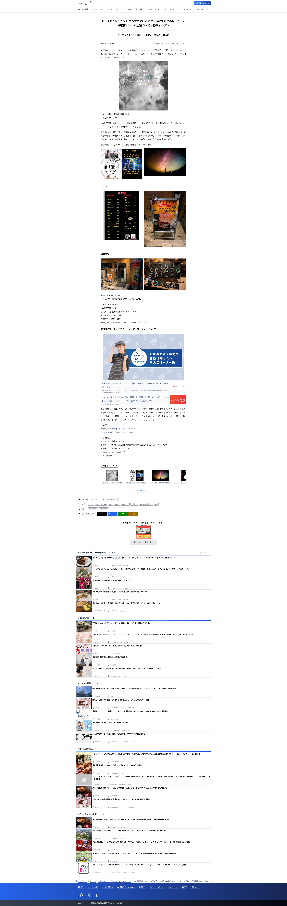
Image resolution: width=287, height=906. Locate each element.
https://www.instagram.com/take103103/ (118, 429)
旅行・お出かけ (140, 9)
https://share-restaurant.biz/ (113, 452)
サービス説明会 (107, 887)
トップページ (82, 881)
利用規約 (142, 887)
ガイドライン (173, 887)
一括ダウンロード (145, 490)
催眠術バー (125, 504)
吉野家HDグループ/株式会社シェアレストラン (170, 44)
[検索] (189, 3)
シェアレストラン (101, 504)
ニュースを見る (203, 552)
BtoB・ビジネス (126, 9)
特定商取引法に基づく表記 (126, 887)
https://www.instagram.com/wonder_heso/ (128, 322)
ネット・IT (158, 9)
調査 (208, 9)
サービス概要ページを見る (270, 901)
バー (110, 504)
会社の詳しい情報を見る (143, 542)
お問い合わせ (195, 887)
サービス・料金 (92, 887)
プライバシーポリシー (157, 887)
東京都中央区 (104, 509)
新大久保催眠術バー (146, 504)
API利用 (184, 887)
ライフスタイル (188, 9)
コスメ (178, 9)
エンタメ (94, 9)
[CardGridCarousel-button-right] (186, 477)
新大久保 (134, 504)
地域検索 (85, 9)
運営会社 (81, 887)
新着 (78, 9)
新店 (156, 504)
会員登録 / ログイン (202, 3)
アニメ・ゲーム (113, 9)
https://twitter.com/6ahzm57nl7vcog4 (117, 432)
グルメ (150, 9)
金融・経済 (200, 9)
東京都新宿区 (93, 509)
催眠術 (117, 504)
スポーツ (102, 9)
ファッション (169, 9)
